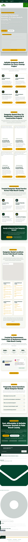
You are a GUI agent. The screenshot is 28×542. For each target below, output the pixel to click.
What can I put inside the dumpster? (10, 402)
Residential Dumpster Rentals (7, 86)
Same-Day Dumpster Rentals (20, 102)
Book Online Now (6, 435)
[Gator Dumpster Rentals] (3, 5)
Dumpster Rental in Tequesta (7, 291)
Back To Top (3, 537)
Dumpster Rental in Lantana (7, 311)
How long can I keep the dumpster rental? (11, 406)
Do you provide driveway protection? (10, 409)
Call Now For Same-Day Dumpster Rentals (13, 324)
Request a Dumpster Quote (14, 435)
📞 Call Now (22, 435)
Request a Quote (11, 30)
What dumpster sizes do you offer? (10, 395)
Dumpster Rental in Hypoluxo (7, 310)
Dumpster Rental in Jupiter (7, 285)
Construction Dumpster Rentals (21, 86)
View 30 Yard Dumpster (21, 176)
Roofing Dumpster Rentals (7, 102)
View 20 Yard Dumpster (7, 176)
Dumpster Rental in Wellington (18, 310)
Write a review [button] (7, 364)
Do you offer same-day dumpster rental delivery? (12, 399)
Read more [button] (16, 365)
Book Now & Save (4, 30)
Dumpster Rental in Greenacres (18, 289)
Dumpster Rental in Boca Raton (8, 304)
